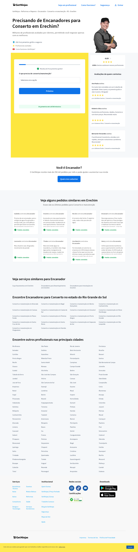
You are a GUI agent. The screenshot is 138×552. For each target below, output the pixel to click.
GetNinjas (16, 11)
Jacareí (101, 407)
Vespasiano (45, 443)
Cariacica (73, 415)
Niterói (72, 354)
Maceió (43, 399)
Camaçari (102, 419)
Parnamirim (16, 419)
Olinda (101, 399)
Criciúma (73, 451)
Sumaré (72, 403)
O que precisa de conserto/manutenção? (35, 73)
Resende (44, 467)
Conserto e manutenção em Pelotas (53, 316)
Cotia (101, 387)
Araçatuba (73, 471)
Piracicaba (16, 399)
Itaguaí (43, 463)
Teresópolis (103, 443)
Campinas (73, 362)
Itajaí (14, 395)
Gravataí (44, 411)
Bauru (43, 427)
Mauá (72, 391)
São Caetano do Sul (47, 383)
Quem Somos (46, 486)
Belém (72, 370)
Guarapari (102, 451)
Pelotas (44, 439)
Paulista (101, 423)
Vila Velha (44, 370)
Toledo (43, 459)
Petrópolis (73, 423)
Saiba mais (62, 547)
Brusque (15, 463)
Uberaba (102, 439)
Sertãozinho (74, 463)
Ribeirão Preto (46, 358)
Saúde (28, 502)
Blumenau (102, 391)
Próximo (49, 91)
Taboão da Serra (18, 374)
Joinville (102, 366)
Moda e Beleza (31, 492)
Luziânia (73, 455)
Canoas (72, 379)
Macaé (101, 415)
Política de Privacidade (107, 538)
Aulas (14, 492)
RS (68, 11)
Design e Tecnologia (16, 508)
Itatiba (101, 447)
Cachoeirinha (17, 415)
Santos (101, 358)
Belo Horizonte (75, 350)
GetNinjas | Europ (48, 497)
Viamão (72, 411)
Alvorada (15, 423)
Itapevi (72, 395)
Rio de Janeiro (75, 346)
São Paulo (44, 346)
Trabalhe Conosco (48, 502)
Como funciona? (88, 5)
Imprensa (83, 538)
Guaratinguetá (75, 459)
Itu (42, 431)
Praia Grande (103, 374)
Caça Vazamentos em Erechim (22, 286)
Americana (45, 419)
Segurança (105, 5)
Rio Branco (16, 346)
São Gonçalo (74, 374)
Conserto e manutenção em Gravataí (82, 310)
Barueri (101, 354)
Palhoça (101, 463)
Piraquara (15, 439)
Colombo (102, 403)
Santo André (45, 362)
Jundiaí (14, 379)
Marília (101, 455)
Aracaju (101, 395)
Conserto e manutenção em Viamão (53, 328)
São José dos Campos (48, 374)
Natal (14, 391)
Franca (43, 435)
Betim (43, 395)
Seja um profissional (67, 5)
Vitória (43, 379)
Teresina (44, 407)
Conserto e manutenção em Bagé (52, 304)
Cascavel (15, 431)
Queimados (45, 455)
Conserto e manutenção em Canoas (24, 310)
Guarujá (43, 387)
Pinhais (72, 407)
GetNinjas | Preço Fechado (51, 492)
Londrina (44, 391)
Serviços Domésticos (30, 508)
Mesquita (44, 423)
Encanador (42, 11)
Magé (72, 443)
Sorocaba (102, 370)
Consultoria (16, 502)
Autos (14, 497)
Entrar (120, 5)
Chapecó (44, 447)
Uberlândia (102, 379)
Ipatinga (15, 447)
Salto (14, 451)
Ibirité (72, 431)
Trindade (15, 455)
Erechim (73, 11)
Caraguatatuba (75, 435)
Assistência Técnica (16, 487)
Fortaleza (102, 346)
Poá (100, 427)
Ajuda (43, 522)
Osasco (14, 366)
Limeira (15, 427)
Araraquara (74, 439)
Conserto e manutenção (56, 11)
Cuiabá (14, 370)
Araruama (73, 447)
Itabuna (101, 471)
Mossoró (102, 459)
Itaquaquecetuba (47, 403)
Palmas (101, 411)
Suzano (72, 387)
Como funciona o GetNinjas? (25, 49)
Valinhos (15, 407)
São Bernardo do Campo (107, 362)
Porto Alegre (16, 358)
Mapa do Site (46, 517)
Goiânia (43, 350)
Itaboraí (101, 435)
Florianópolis (74, 358)
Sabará (14, 435)
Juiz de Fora (16, 383)
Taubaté (44, 415)
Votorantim (103, 431)
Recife (14, 362)
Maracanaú (16, 443)
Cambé (101, 467)
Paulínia (73, 427)
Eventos (29, 486)
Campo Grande (75, 366)
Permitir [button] (130, 547)
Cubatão (15, 467)
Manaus (43, 366)
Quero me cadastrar (69, 179)
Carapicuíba (103, 383)
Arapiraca (15, 387)
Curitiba (15, 354)
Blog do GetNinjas (48, 507)
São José (73, 383)
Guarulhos (44, 354)
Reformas (29, 497)
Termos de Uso (93, 538)
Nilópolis (15, 411)
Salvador (15, 350)
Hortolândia (74, 399)
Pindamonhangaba (19, 459)
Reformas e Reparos (29, 11)
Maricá (72, 419)
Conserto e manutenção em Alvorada (25, 304)
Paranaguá (45, 471)
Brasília (101, 350)
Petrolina (44, 451)
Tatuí (14, 471)
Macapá (72, 467)
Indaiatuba (16, 403)
